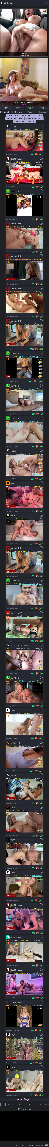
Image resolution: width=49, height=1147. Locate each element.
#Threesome (34, 519)
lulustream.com (28, 194)
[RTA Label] (46, 1145)
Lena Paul (28, 129)
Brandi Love (35, 292)
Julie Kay (33, 908)
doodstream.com (28, 357)
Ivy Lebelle (36, 486)
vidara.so (39, 876)
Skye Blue (20, 162)
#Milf (39, 1005)
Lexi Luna (39, 129)
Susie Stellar (22, 519)
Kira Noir (28, 973)
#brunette (41, 778)
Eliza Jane (33, 454)
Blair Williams (29, 227)
